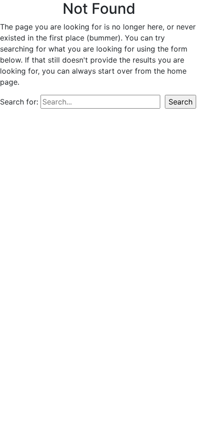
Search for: (19, 101)
